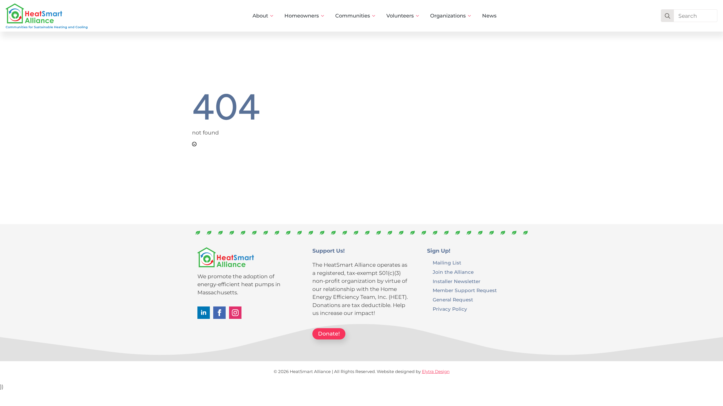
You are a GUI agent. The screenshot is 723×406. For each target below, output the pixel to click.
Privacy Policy (450, 308)
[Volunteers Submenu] (419, 16)
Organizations (448, 16)
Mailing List (447, 262)
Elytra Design (436, 371)
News (489, 16)
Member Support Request (465, 290)
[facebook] (219, 312)
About (260, 16)
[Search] (667, 16)
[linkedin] (203, 312)
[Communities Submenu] (375, 16)
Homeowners (301, 16)
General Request (453, 299)
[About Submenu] (273, 16)
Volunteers (400, 16)
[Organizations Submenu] (471, 16)
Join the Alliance (453, 271)
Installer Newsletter (456, 281)
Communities (352, 16)
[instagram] (235, 312)
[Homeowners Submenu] (324, 16)
